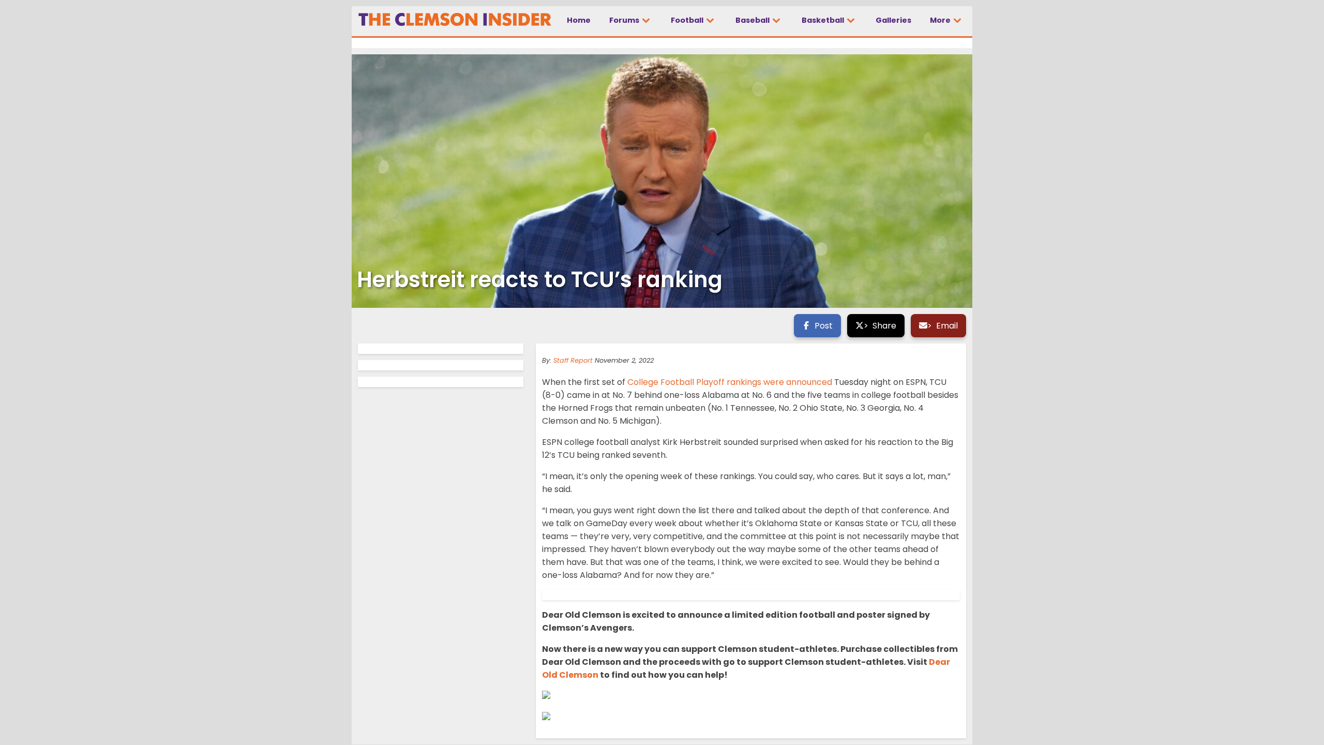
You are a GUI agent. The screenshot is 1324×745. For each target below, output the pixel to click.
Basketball (824, 20)
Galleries (893, 20)
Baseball (753, 20)
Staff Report (573, 360)
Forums (625, 20)
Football (688, 20)
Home (579, 20)
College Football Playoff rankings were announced (729, 382)
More (941, 20)
